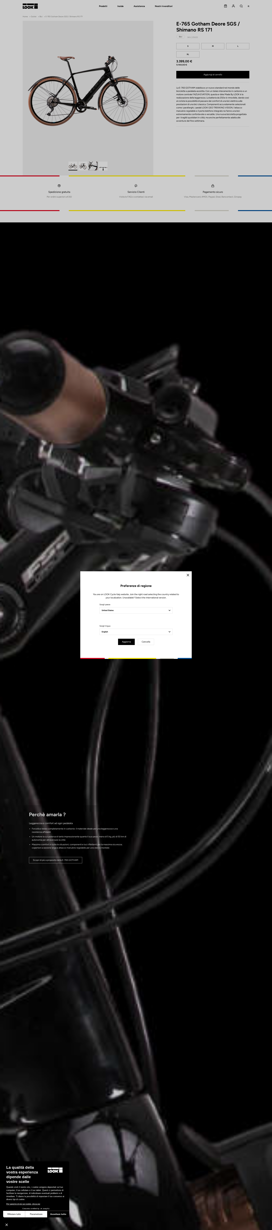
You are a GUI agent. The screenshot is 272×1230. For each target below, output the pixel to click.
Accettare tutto (58, 1214)
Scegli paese (104, 604)
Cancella (146, 641)
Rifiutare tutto (14, 1214)
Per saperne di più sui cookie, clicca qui (23, 1204)
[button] (6, 1224)
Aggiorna (126, 641)
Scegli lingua (104, 626)
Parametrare (36, 1214)
